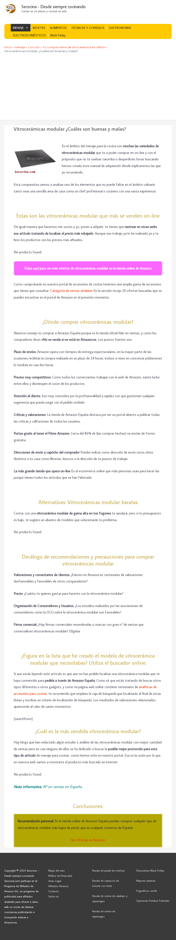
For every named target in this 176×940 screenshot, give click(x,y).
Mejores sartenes (145, 880)
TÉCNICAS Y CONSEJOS (87, 28)
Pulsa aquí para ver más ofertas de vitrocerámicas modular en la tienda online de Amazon (88, 268)
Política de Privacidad (60, 875)
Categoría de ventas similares (71, 290)
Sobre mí (53, 896)
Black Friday (57, 35)
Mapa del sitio (56, 870)
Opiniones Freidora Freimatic (153, 900)
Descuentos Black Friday (150, 870)
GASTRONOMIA (120, 28)
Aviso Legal (54, 881)
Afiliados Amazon (58, 886)
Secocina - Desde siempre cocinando (53, 6)
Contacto (53, 891)
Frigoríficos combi (146, 890)
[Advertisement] (88, 87)
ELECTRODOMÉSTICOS (29, 35)
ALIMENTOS (58, 28)
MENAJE (18, 28)
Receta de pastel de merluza (108, 870)
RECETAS (39, 28)
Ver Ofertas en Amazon (88, 840)
